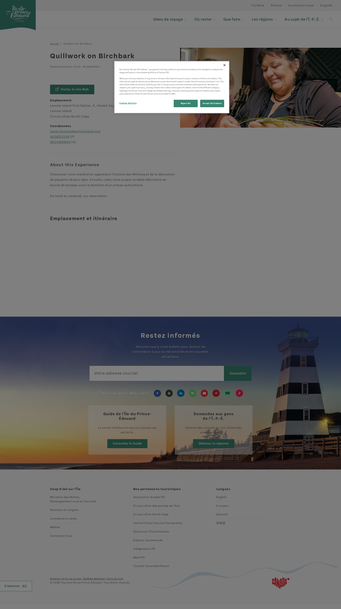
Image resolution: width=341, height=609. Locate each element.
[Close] (224, 65)
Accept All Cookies (212, 103)
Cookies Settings (128, 103)
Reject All (186, 103)
